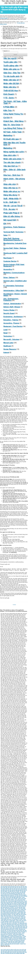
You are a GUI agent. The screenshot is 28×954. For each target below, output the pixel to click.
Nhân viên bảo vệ (11, 79)
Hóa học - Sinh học (11, 175)
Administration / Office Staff (13, 290)
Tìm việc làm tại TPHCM (13, 891)
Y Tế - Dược (8, 97)
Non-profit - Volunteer (11, 339)
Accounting (7, 269)
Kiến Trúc (7, 110)
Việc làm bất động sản (6, 889)
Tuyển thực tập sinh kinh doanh (11, 943)
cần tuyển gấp (22, 949)
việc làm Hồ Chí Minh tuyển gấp (17, 953)
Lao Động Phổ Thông (12, 128)
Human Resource (9, 349)
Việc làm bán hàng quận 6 (14, 909)
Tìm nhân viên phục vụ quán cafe (12, 917)
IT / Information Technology (13, 285)
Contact (14, 604)
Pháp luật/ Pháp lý (11, 212)
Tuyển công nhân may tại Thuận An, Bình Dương (12, 903)
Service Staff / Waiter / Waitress (14, 248)
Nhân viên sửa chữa (12, 158)
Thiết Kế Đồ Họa (10, 90)
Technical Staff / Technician (13, 232)
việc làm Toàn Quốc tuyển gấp (19, 952)
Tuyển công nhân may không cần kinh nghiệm (13, 899)
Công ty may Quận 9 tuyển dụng (15, 901)
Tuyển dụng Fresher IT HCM (14, 935)
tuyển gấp (5, 887)
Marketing (7, 135)
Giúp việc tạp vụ (10, 187)
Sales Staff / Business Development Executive (12, 239)
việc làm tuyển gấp (5, 951)
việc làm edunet (11, 890)
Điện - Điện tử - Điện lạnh (14, 169)
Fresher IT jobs (4, 939)
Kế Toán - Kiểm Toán (12, 131)
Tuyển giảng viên (10, 65)
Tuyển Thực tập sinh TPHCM (15, 939)
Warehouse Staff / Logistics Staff (15, 253)
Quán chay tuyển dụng (6, 926)
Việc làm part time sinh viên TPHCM (9, 929)
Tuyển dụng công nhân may (20, 902)
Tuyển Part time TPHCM (21, 928)
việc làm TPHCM (5, 953)
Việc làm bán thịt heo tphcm (11, 908)
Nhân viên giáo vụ (11, 69)
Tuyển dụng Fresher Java (19, 937)
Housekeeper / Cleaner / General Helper (15, 294)
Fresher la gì (4, 935)
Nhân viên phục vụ (11, 191)
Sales (5, 235)
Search (15, 54)
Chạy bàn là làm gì (9, 925)
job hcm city (16, 886)
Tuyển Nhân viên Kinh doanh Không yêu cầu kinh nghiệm (13, 912)
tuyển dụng (16, 949)
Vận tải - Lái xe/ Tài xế (12, 205)
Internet (6, 352)
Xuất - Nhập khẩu (11, 198)
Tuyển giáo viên (10, 62)
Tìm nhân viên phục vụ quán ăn (17, 918)
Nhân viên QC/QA (11, 83)
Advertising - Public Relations (14, 227)
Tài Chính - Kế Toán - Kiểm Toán (15, 102)
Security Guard (8, 313)
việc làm (25, 887)
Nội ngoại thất (9, 220)
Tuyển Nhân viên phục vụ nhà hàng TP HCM (11, 919)
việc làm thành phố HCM (7, 886)
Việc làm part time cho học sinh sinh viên (14, 931)
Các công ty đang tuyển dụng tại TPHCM (13, 894)
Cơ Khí (6, 117)
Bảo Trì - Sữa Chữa (11, 124)
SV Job (18, 887)
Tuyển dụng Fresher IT (18, 934)
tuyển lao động (9, 949)
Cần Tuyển (3, 949)
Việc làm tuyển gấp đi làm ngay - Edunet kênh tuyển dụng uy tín (14, 9)
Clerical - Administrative (12, 303)
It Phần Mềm (8, 106)
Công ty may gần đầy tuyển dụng (13, 897)
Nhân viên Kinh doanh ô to (7, 915)
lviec (21, 887)
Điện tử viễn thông (11, 216)
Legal (5, 329)
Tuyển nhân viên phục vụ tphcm (16, 922)
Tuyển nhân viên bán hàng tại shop (9, 906)
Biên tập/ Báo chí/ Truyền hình (14, 143)
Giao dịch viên (9, 155)
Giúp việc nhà (9, 184)
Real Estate (7, 258)
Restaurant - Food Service (12, 326)
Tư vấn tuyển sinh (11, 76)
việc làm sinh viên (12, 887)
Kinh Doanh (8, 94)
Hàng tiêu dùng (10, 194)
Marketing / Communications (13, 272)
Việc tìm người (9, 58)
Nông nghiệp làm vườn (13, 151)
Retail (5, 333)
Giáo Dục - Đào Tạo (11, 72)
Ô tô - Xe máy (9, 209)
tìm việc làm (22, 886)
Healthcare (7, 346)
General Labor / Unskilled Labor (15, 281)
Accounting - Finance (11, 323)
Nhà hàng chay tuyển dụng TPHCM (15, 924)
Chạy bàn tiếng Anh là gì (21, 925)
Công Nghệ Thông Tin (13, 114)
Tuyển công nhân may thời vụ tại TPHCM (13, 898)
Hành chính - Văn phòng (14, 178)
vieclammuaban (4, 18)
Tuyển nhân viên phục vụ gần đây (9, 923)
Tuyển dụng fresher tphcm (16, 936)
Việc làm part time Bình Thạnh (14, 933)
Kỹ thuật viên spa (11, 139)
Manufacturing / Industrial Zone (14, 243)
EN (4, 223)
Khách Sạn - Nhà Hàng (13, 121)
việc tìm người (13, 951)
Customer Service (9, 261)
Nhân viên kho (9, 87)
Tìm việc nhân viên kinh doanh (18, 914)
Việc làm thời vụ (10, 166)
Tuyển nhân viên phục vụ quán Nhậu (13, 920)
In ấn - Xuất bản (10, 202)
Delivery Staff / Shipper (11, 307)
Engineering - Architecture (13, 316)
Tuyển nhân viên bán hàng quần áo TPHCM (13, 906)
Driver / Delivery (9, 277)
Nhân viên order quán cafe (18, 926)
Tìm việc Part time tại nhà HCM (14, 930)
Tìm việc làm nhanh (12, 162)
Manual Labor (8, 342)
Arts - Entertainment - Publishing (11, 299)
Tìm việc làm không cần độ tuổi (17, 892)
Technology (7, 336)
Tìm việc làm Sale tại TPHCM (19, 904)
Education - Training (10, 320)
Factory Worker (9, 310)
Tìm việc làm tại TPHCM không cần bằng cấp (11, 893)
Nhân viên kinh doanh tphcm (10, 912)
